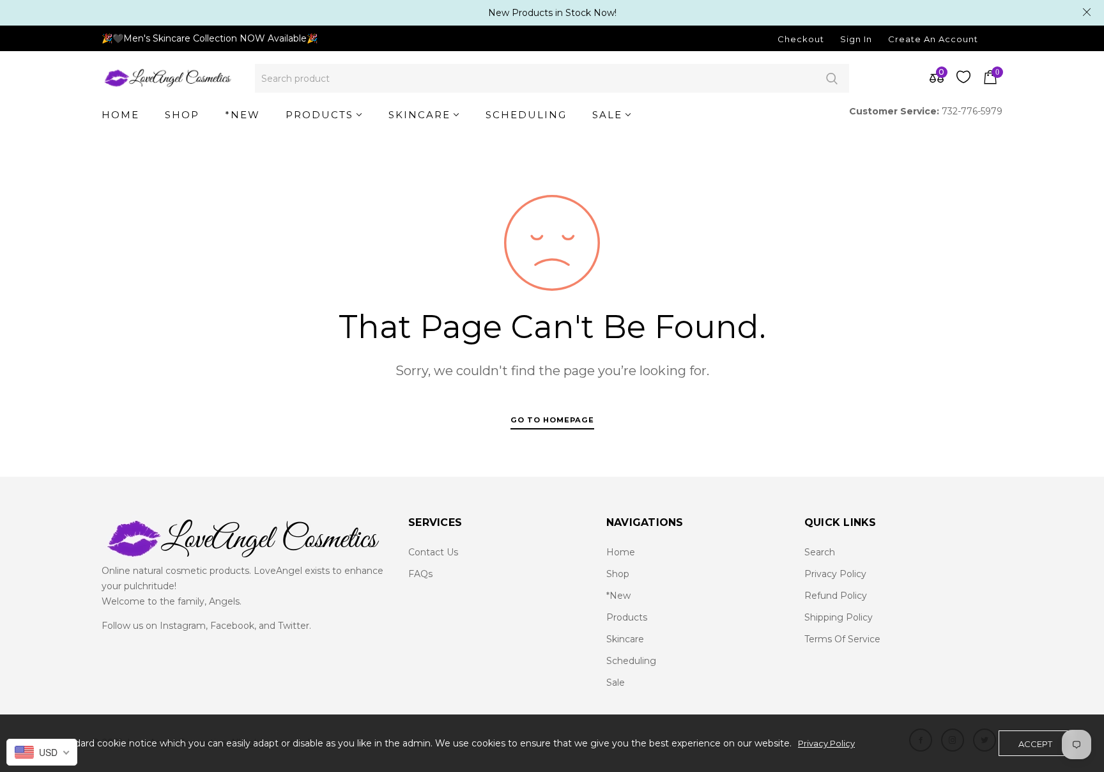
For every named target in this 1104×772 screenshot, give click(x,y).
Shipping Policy (838, 617)
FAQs (420, 574)
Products (626, 617)
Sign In (856, 39)
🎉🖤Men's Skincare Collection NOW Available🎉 (210, 38)
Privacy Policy (835, 574)
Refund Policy (835, 595)
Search (831, 78)
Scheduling (631, 661)
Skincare (625, 639)
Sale (615, 682)
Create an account (933, 39)
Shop (617, 574)
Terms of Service (842, 639)
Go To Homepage (552, 419)
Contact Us (433, 552)
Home (620, 552)
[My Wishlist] (963, 80)
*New (618, 595)
